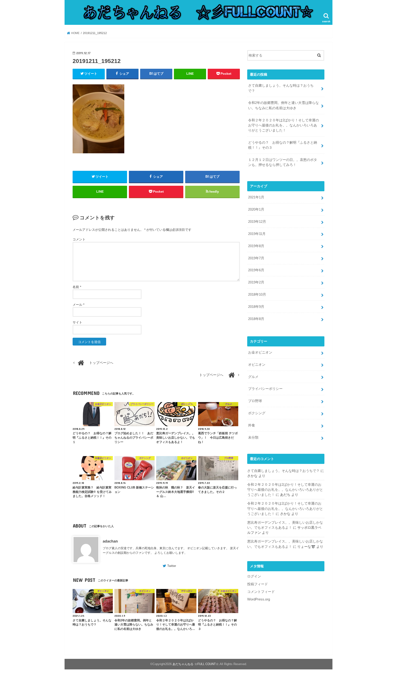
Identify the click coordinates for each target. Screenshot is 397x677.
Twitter (171, 566)
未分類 (253, 437)
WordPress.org (258, 599)
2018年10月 (257, 294)
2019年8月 (256, 246)
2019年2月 (256, 282)
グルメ (253, 377)
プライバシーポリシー (265, 389)
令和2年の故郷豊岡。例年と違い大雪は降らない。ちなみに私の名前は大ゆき (283, 105)
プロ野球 (255, 401)
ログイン (254, 576)
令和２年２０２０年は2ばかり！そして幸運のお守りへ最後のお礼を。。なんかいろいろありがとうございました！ (283, 125)
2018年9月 (256, 307)
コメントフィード (261, 592)
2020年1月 (256, 209)
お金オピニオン (260, 352)
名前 (77, 287)
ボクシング (256, 413)
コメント (79, 239)
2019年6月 (256, 270)
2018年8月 (256, 319)
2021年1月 (256, 197)
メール (78, 304)
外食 (251, 425)
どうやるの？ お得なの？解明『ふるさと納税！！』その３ (282, 145)
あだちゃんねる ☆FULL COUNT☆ (196, 664)
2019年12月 (257, 221)
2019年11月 (257, 234)
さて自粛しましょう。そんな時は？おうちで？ (281, 88)
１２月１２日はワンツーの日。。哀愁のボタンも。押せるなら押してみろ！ (282, 162)
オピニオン (256, 364)
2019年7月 (256, 258)
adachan (110, 541)
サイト (77, 322)
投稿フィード (257, 584)
